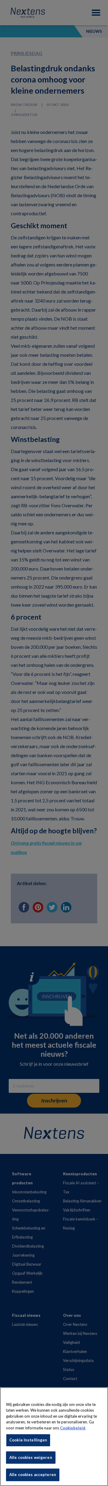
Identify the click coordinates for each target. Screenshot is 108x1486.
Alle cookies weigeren (30, 1457)
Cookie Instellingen (28, 1440)
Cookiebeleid (72, 1427)
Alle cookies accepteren (32, 1474)
